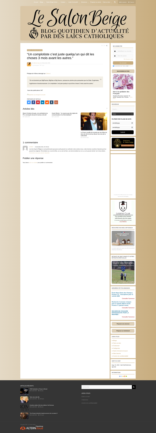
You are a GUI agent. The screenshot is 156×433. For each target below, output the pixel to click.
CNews (48, 73)
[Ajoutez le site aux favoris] (123, 376)
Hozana (126, 196)
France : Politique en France (34, 50)
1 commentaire (35, 65)
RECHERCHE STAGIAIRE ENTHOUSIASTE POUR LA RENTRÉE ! (120, 312)
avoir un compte (33, 162)
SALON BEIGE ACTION (123, 71)
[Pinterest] (38, 102)
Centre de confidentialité (120, 356)
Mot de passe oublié (128, 59)
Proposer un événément (123, 330)
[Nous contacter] (121, 376)
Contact (63, 2)
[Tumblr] (51, 102)
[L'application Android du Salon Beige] (126, 376)
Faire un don (117, 343)
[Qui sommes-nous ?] (119, 376)
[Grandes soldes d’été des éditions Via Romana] (24, 410)
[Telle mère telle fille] (24, 402)
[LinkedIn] (42, 102)
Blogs (41, 2)
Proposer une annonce (123, 323)
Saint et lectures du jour (120, 351)
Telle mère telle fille (34, 397)
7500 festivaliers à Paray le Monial (38, 389)
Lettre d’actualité (73, 2)
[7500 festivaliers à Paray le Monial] (24, 394)
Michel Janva (37, 63)
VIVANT (31, 146)
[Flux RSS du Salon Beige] (124, 376)
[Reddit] (47, 102)
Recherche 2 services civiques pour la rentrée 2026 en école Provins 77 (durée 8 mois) (121, 303)
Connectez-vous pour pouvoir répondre (39, 153)
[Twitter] (29, 102)
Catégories (116, 348)
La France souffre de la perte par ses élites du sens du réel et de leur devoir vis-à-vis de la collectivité (94, 134)
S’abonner (116, 345)
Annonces (84, 2)
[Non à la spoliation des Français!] (123, 89)
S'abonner (84, 400)
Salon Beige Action (51, 2)
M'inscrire (131, 65)
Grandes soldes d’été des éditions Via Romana (42, 405)
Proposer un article (95, 2)
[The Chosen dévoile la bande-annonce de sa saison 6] (24, 418)
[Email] (56, 102)
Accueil (36, 2)
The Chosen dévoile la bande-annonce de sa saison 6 (43, 413)
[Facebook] (33, 102)
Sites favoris (117, 353)
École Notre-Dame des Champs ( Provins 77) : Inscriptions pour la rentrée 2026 (122, 294)
